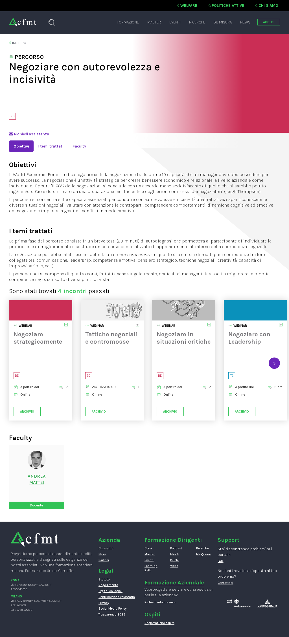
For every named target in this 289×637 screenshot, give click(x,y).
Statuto (104, 579)
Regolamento (108, 585)
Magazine (203, 554)
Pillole (174, 560)
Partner (103, 560)
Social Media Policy (112, 608)
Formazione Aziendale (174, 582)
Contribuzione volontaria (116, 597)
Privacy (103, 603)
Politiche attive (228, 5)
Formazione (128, 22)
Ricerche (197, 22)
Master (154, 22)
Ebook (174, 554)
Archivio (27, 411)
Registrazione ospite (159, 623)
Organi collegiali (110, 591)
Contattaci (225, 583)
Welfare (188, 5)
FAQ (220, 561)
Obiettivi (21, 146)
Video (174, 566)
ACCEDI (268, 22)
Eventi (175, 22)
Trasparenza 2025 (111, 614)
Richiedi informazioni (160, 602)
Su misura (223, 22)
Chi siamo (268, 5)
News (245, 22)
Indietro (18, 43)
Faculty (79, 146)
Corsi (148, 548)
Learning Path (150, 568)
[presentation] (14, 363)
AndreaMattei (37, 479)
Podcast (176, 548)
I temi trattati (51, 146)
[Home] (22, 19)
